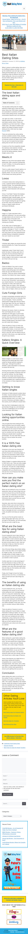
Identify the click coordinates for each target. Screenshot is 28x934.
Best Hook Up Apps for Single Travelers (14, 747)
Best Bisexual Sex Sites (10, 724)
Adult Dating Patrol (12, 930)
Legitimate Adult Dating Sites (12, 743)
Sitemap (12, 932)
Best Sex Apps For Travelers (11, 721)
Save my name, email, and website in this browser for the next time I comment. (14, 788)
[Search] (24, 803)
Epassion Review (8, 745)
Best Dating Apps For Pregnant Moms (14, 712)
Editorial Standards (19, 932)
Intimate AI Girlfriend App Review (11, 836)
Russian (4, 130)
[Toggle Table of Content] (16, 103)
